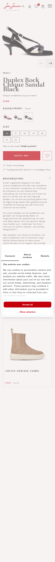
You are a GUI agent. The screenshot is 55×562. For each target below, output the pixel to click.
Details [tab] (45, 256)
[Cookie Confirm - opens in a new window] (40, 248)
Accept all (27, 305)
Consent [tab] (10, 256)
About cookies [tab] (27, 256)
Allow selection (28, 312)
